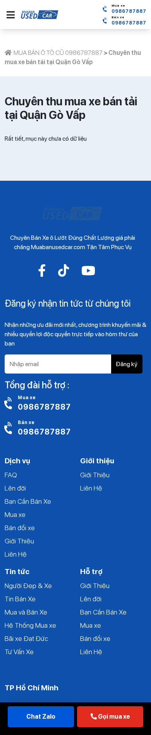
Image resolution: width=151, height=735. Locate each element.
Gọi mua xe (113, 716)
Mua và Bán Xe (26, 612)
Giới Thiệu (19, 541)
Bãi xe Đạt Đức (26, 638)
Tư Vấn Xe (19, 652)
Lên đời (15, 488)
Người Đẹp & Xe (28, 585)
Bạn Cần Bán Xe (28, 501)
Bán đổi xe (20, 528)
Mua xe (15, 514)
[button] (11, 14)
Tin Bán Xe (20, 599)
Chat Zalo (40, 716)
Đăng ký (126, 364)
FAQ (11, 475)
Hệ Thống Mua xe (30, 625)
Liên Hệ (16, 554)
